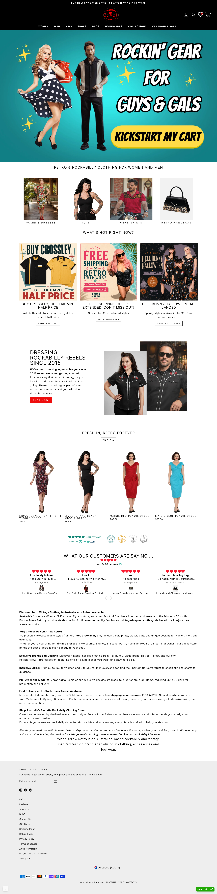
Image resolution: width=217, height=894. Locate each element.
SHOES (82, 26)
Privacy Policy (26, 839)
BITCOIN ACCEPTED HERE (33, 853)
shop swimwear (109, 319)
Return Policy (26, 834)
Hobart (144, 643)
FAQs (22, 799)
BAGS (96, 26)
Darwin (171, 643)
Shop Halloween (169, 323)
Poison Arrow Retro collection (38, 659)
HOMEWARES (114, 26)
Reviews (23, 804)
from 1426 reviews (106, 564)
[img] (108, 560)
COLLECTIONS (138, 26)
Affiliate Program (28, 849)
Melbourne (87, 643)
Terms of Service (28, 844)
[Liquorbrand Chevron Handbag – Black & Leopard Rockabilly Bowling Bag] (175, 588)
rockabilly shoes (62, 722)
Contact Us (25, 819)
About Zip (24, 858)
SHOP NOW (41, 400)
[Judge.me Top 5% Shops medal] (144, 539)
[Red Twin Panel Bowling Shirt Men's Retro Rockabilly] (86, 588)
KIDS (69, 26)
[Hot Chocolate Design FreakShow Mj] (41, 588)
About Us (24, 809)
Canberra (156, 643)
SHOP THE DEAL (48, 323)
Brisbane (112, 643)
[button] (106, 598)
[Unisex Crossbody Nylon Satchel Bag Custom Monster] (131, 588)
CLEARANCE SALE (164, 26)
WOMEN (43, 26)
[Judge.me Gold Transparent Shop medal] (122, 539)
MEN (57, 26)
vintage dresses (36, 722)
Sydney (100, 643)
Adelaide (133, 643)
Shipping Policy (27, 829)
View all (108, 440)
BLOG (22, 814)
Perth (122, 643)
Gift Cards (24, 824)
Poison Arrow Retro (31, 620)
